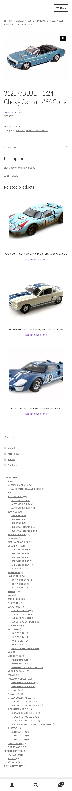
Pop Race (12, 465)
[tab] (36, 147)
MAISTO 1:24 (43, 20)
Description (10, 147)
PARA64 (11, 459)
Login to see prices (14, 112)
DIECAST (20, 20)
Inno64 (11, 448)
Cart (55, 782)
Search (36, 785)
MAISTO (30, 20)
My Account (12, 785)
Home (11, 20)
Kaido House (14, 453)
